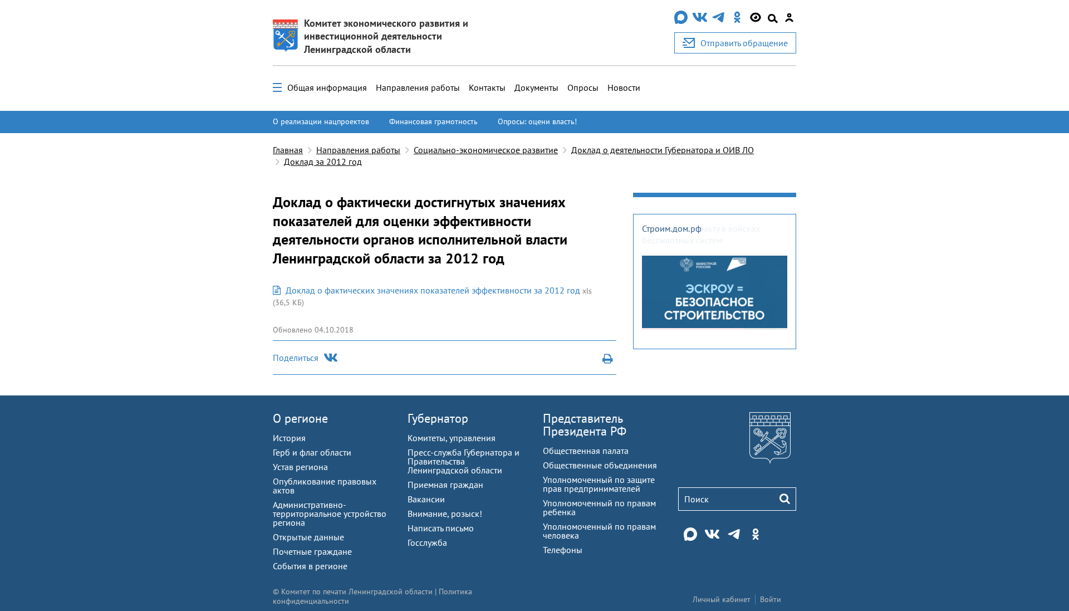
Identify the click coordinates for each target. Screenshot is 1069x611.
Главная (288, 149)
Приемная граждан (445, 484)
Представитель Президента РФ (584, 424)
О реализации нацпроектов (321, 121)
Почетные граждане (312, 551)
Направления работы (418, 87)
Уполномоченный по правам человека (599, 531)
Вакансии (426, 499)
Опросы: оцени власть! (537, 121)
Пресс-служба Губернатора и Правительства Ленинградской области (463, 461)
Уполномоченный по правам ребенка (599, 507)
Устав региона (300, 466)
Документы (536, 87)
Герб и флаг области (312, 452)
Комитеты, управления (452, 437)
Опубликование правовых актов (324, 486)
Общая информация (327, 87)
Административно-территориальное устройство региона (329, 513)
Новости (623, 87)
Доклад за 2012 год (323, 161)
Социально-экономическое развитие (486, 149)
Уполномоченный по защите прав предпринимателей (599, 484)
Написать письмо (441, 528)
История (289, 437)
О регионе (300, 418)
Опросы (583, 87)
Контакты (487, 87)
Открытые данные (308, 536)
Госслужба (427, 542)
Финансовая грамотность (433, 121)
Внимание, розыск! (445, 513)
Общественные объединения (600, 465)
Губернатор (438, 418)
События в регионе (310, 565)
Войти (770, 599)
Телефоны (562, 549)
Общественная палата (586, 450)
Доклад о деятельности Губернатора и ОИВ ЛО (662, 149)
